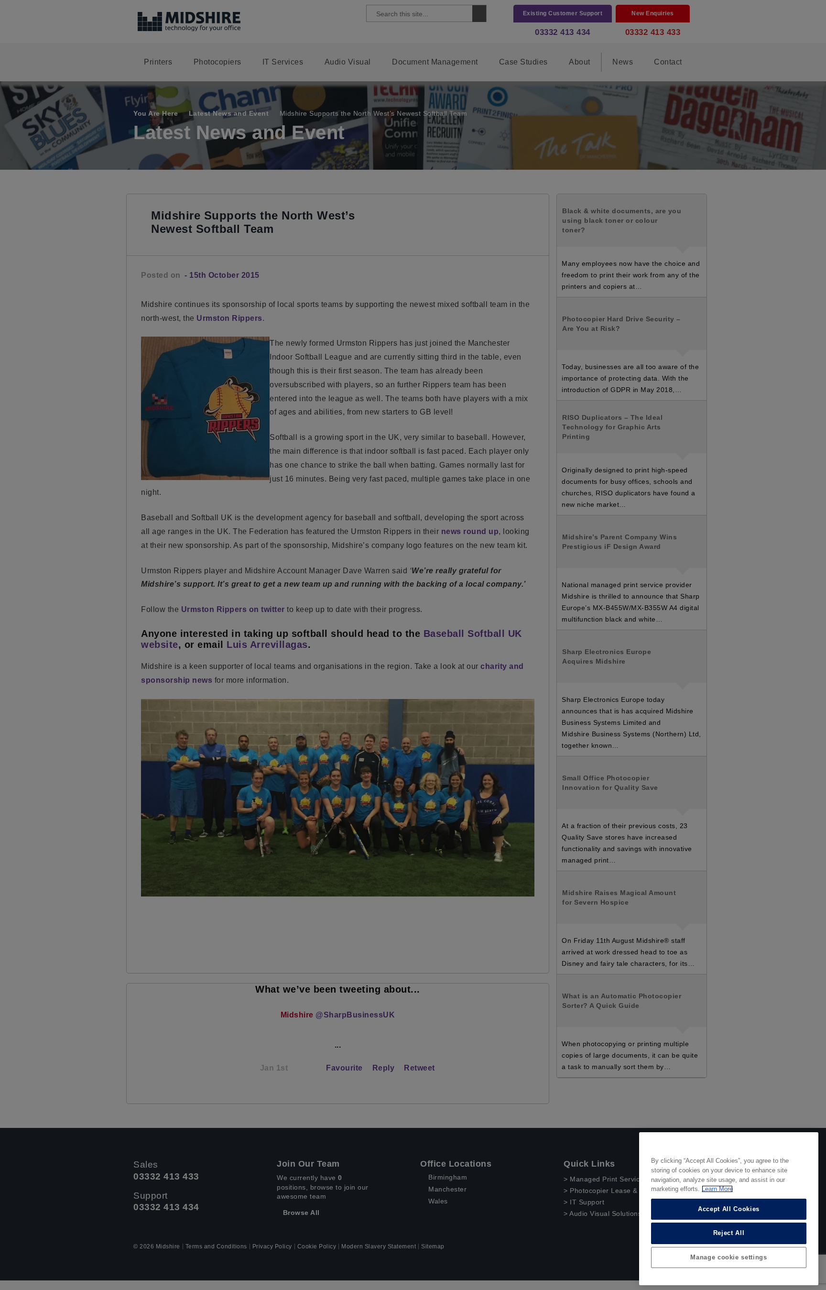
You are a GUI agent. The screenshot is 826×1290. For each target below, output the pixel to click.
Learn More (717, 1188)
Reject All (729, 1232)
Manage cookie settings (728, 1257)
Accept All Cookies (729, 1209)
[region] (728, 1208)
